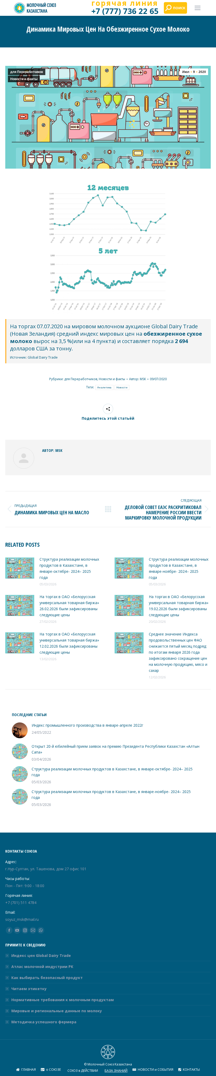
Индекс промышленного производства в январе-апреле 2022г (87, 725)
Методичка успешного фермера (43, 1021)
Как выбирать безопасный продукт (47, 977)
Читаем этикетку (29, 988)
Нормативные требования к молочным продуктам (62, 999)
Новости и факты (23, 79)
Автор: (137, 379)
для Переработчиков (26, 72)
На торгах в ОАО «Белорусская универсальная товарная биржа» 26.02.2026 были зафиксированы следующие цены (69, 605)
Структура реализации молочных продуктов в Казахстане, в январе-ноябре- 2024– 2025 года (178, 568)
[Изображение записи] (19, 568)
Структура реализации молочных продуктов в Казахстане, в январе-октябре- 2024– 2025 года (69, 568)
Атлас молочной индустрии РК (42, 966)
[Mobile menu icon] (197, 8)
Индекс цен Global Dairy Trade (41, 955)
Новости (121, 387)
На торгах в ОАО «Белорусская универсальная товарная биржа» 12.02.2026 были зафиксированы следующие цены (69, 643)
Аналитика (104, 387)
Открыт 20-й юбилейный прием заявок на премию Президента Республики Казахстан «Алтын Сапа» (115, 749)
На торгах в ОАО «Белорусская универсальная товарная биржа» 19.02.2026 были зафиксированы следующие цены (178, 605)
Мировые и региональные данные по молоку (56, 1010)
